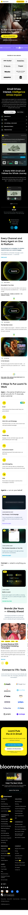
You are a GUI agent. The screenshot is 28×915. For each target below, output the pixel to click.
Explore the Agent (6, 523)
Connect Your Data (7, 601)
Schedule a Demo (20, 1)
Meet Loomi (4, 257)
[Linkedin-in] (5, 887)
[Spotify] (7, 887)
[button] (12, 227)
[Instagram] (3, 887)
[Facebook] (1, 887)
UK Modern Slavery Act (5, 901)
